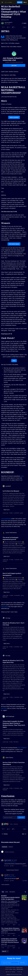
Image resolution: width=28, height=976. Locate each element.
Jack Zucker (7, 905)
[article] (14, 910)
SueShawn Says (9, 921)
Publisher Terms (19, 967)
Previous (6, 834)
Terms (14, 969)
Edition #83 (4, 944)
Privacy (10, 969)
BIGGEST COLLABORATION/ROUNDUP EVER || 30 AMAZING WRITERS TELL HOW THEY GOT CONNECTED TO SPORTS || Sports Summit (10, 897)
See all (4, 951)
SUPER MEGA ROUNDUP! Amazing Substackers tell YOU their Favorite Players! (10, 940)
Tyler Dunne (4, 606)
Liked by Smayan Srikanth (11, 861)
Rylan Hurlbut (7, 860)
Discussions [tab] (12, 891)
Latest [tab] (6, 891)
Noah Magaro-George (12, 922)
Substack (8, 974)
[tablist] (7, 846)
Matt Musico (8, 911)
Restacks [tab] (11, 846)
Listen (24, 23)
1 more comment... (5, 884)
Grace (5, 875)
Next (23, 834)
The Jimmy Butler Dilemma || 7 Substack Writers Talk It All (10, 929)
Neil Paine (4, 708)
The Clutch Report (10, 912)
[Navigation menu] (2, 2)
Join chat (14, 65)
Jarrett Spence (10, 918)
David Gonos (13, 909)
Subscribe (19, 2)
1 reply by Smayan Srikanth (12, 870)
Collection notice (19, 969)
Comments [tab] (4, 846)
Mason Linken (7, 907)
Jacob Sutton (14, 905)
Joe (16, 904)
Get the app (19, 971)
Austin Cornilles (8, 917)
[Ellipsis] (26, 860)
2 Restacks (15, 824)
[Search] (25, 891)
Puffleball (7, 909)
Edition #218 (4, 932)
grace (22, 476)
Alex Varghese (22, 747)
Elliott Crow (13, 920)
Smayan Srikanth (8, 22)
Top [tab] (3, 891)
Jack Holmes (7, 920)
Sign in (25, 2)
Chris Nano (7, 914)
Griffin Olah (8, 915)
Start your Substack (11, 971)
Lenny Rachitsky (6, 518)
